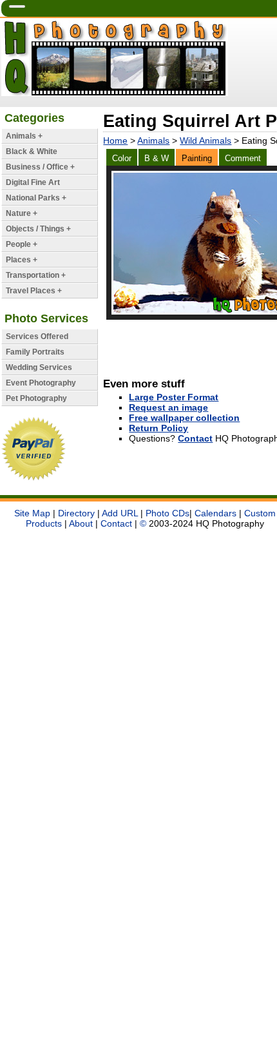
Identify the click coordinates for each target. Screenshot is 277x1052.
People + (21, 244)
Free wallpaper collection (184, 418)
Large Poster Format (173, 397)
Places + (21, 259)
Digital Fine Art (33, 182)
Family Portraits (35, 351)
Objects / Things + (38, 228)
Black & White (31, 151)
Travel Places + (34, 290)
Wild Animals (205, 140)
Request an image (168, 407)
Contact (195, 438)
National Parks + (36, 197)
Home (115, 140)
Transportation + (36, 275)
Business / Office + (40, 166)
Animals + (24, 136)
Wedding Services (39, 367)
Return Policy (158, 428)
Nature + (21, 213)
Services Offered (37, 336)
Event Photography (41, 382)
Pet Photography (36, 398)
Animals (153, 140)
